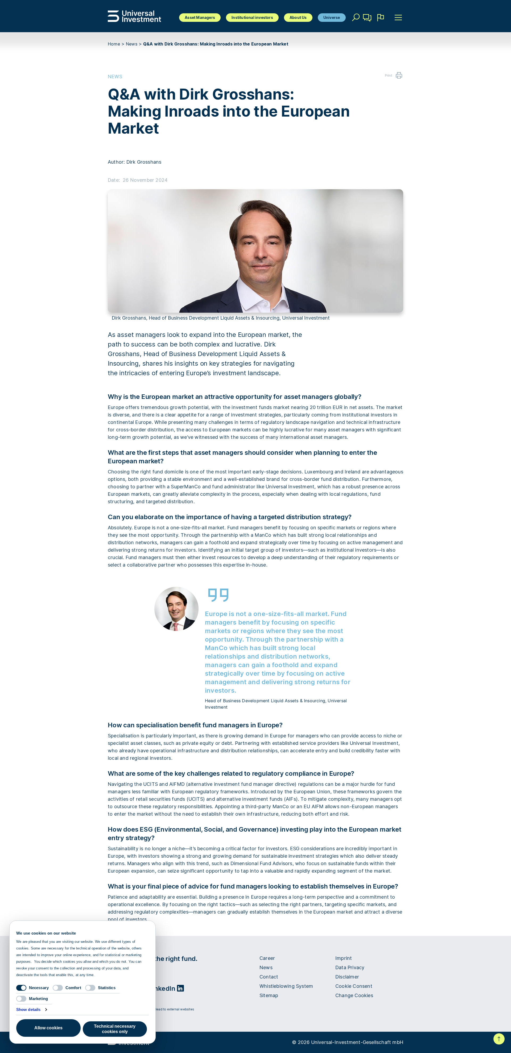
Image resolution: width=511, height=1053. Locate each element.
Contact (367, 25)
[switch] (58, 988)
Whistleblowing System (286, 986)
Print (388, 75)
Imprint (343, 958)
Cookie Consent (353, 986)
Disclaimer (347, 977)
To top (499, 1038)
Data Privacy (349, 967)
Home (114, 44)
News (131, 44)
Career (267, 958)
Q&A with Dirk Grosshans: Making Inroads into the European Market (215, 44)
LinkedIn (163, 988)
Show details (28, 1009)
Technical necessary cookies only (114, 1029)
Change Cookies (354, 995)
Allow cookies (48, 1028)
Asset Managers (200, 17)
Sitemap (268, 995)
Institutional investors (252, 17)
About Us (298, 17)
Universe (331, 17)
